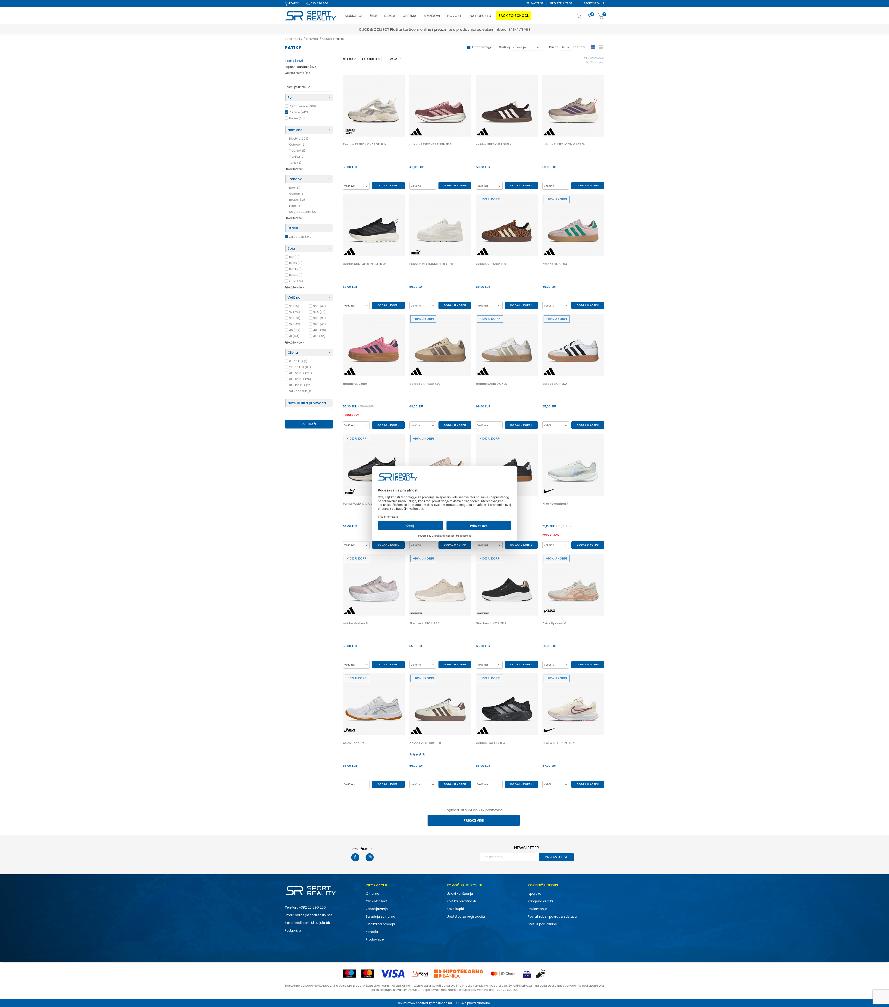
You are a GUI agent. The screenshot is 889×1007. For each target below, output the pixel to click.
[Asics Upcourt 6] (573, 585)
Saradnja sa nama (380, 916)
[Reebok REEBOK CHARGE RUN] (374, 106)
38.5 (319, 318)
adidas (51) (297, 194)
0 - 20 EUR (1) (298, 361)
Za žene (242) (298, 112)
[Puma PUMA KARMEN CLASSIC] (440, 225)
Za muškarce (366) (302, 106)
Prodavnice (375, 939)
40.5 (319, 330)
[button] (583, 17)
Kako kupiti (455, 909)
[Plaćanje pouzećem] (541, 973)
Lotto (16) (295, 206)
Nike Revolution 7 (555, 504)
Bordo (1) (295, 269)
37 (294, 312)
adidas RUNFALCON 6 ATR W (563, 144)
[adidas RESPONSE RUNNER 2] (440, 106)
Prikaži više (474, 820)
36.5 (319, 306)
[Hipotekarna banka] (458, 973)
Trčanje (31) (297, 151)
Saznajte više (466, 29)
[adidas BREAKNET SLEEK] (507, 106)
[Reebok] (350, 131)
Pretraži (309, 424)
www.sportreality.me (422, 1003)
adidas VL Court (355, 384)
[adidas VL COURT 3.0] (507, 465)
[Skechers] (416, 613)
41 (294, 336)
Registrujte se (561, 3)
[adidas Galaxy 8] (374, 585)
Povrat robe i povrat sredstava (552, 916)
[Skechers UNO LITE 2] (440, 585)
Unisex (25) (297, 118)
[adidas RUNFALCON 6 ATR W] (573, 106)
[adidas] (416, 131)
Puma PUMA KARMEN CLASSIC (432, 264)
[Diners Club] (420, 973)
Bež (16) (294, 257)
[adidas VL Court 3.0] (507, 225)
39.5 (319, 324)
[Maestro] (349, 973)
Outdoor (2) (297, 145)
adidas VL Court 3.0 (491, 264)
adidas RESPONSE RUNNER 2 (430, 144)
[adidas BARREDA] (573, 225)
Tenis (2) (295, 163)
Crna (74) (296, 281)
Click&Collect (377, 901)
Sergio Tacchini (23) (303, 212)
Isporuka (534, 893)
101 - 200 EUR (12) (301, 391)
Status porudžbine (542, 924)
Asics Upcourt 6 (554, 623)
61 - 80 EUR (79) (300, 379)
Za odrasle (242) (301, 237)
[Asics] (549, 610)
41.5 (319, 336)
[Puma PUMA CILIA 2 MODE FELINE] (374, 465)
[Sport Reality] (311, 16)
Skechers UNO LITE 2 (424, 623)
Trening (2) (296, 157)
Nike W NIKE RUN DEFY (558, 743)
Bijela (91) (296, 263)
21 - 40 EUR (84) (300, 367)
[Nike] (549, 491)
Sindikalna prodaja (380, 924)
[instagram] (370, 857)
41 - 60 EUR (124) (300, 373)
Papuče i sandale (300, 67)
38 (294, 318)
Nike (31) (294, 188)
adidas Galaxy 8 (355, 623)
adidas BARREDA (554, 264)
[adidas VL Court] (374, 345)
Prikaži (554, 47)
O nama (372, 893)
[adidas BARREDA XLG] (440, 345)
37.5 (319, 312)
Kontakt (372, 931)
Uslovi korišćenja (460, 893)
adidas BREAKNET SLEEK (493, 144)
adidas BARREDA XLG (425, 384)
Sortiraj (504, 47)
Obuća (327, 39)
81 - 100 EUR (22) (300, 385)
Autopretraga (482, 47)
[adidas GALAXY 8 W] (507, 704)
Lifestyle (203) (298, 139)
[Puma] (416, 252)
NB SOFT (454, 1003)
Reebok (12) (297, 200)
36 (294, 306)
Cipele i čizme (297, 73)
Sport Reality (293, 39)
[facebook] (355, 857)
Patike (294, 61)
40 (295, 330)
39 (294, 324)
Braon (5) (296, 275)
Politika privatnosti (461, 901)
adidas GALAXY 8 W (491, 743)
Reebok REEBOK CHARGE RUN (365, 144)
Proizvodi (312, 39)
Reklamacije (537, 909)
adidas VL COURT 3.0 (425, 743)
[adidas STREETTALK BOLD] (440, 465)
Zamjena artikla (540, 901)
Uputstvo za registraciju (466, 916)
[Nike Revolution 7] (573, 465)
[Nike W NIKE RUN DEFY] (573, 704)
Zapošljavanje (377, 909)
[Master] (367, 973)
